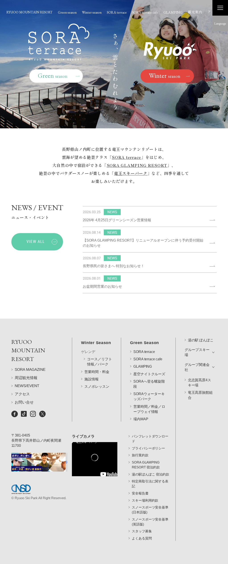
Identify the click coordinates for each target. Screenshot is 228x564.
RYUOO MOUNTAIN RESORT (29, 12)
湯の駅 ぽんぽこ (201, 340)
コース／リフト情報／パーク (99, 361)
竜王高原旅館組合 (200, 395)
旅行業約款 (140, 455)
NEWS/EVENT (27, 386)
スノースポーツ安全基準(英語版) (150, 521)
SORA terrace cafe (145, 12)
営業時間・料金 (96, 372)
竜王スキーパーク (130, 173)
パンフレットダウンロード (150, 438)
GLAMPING (173, 12)
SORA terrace (117, 12)
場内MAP (140, 419)
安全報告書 (140, 493)
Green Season (144, 342)
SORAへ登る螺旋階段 (149, 383)
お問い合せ (24, 402)
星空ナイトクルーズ (149, 374)
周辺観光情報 (26, 378)
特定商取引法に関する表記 (150, 483)
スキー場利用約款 (145, 500)
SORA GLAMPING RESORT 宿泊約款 (146, 464)
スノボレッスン (96, 386)
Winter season (92, 12)
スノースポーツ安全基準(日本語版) (150, 509)
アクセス (22, 394)
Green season (67, 12)
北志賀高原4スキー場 (199, 382)
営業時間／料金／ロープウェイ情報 (149, 409)
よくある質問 (142, 538)
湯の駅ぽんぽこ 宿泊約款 (150, 474)
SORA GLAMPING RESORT (137, 165)
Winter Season (96, 342)
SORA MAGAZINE (30, 369)
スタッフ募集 (142, 531)
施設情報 (91, 379)
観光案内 (195, 11)
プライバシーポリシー (148, 448)
